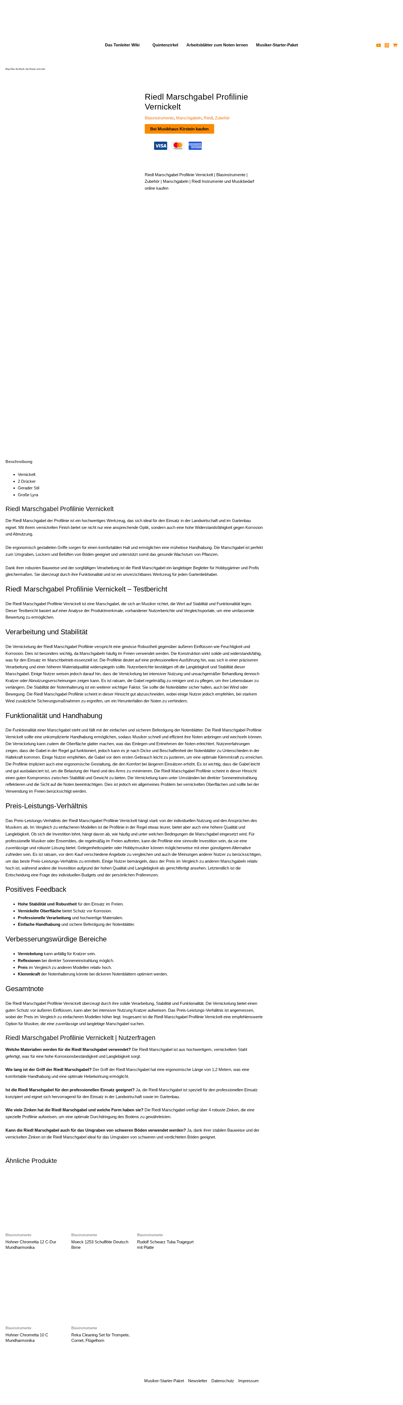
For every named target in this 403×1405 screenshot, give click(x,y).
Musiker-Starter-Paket (277, 45)
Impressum (248, 1380)
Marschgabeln (189, 118)
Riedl (208, 118)
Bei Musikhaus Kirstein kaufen (179, 129)
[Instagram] (386, 45)
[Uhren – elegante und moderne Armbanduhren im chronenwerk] (346, 120)
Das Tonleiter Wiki (122, 45)
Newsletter (197, 1380)
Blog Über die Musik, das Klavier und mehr (25, 69)
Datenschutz (222, 1380)
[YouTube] (378, 45)
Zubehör (222, 118)
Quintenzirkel (165, 45)
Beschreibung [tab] (18, 461)
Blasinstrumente (159, 118)
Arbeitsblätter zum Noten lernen (217, 45)
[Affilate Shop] (395, 45)
